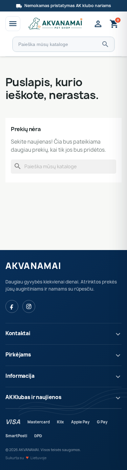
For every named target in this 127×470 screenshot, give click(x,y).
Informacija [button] (20, 375)
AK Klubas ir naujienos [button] (33, 397)
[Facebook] (11, 306)
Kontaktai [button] (17, 333)
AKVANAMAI (33, 266)
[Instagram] (28, 306)
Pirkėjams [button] (18, 354)
